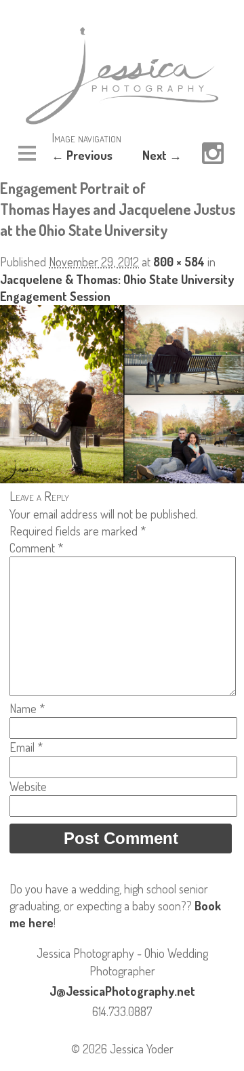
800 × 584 (179, 261)
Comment (36, 547)
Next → (162, 155)
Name (27, 708)
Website (28, 786)
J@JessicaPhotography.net (122, 991)
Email (26, 747)
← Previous (82, 155)
